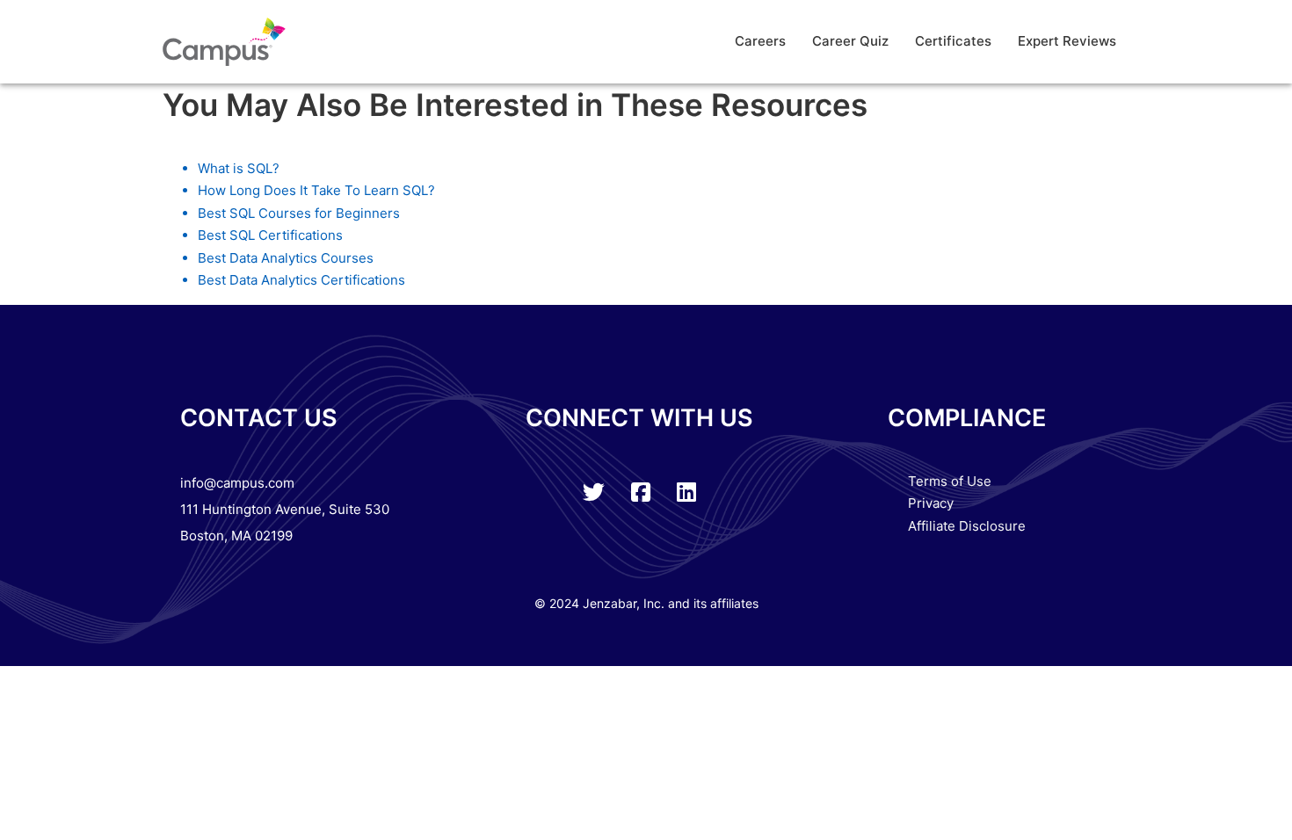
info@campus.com (237, 482)
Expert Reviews (1067, 41)
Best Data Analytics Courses (286, 258)
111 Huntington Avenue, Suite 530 (284, 509)
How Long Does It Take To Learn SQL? (316, 190)
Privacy (931, 503)
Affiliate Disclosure (967, 526)
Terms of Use (949, 481)
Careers (760, 41)
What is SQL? (238, 168)
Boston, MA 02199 (236, 535)
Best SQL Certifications (270, 235)
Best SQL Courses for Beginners (299, 213)
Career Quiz (850, 41)
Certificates (953, 41)
